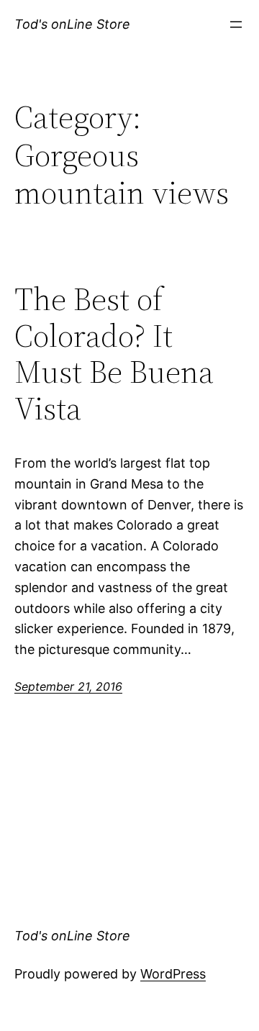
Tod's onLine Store (72, 24)
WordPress (173, 973)
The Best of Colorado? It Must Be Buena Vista (114, 354)
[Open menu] (236, 24)
